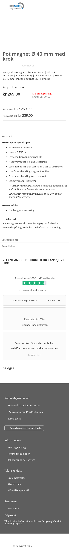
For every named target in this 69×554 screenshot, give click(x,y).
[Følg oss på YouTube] (30, 515)
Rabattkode (33, 521)
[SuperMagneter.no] (17, 6)
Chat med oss (53, 300)
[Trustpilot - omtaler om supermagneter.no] (34, 282)
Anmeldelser (8, 246)
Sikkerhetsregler (16, 477)
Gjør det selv (14, 484)
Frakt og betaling (17, 447)
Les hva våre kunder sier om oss (34, 290)
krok (29, 166)
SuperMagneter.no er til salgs (26, 428)
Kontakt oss (14, 418)
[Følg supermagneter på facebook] (20, 515)
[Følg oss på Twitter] (26, 515)
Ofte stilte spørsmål (18, 490)
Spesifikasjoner (10, 239)
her (39, 355)
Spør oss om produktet (25, 300)
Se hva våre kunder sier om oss (24, 405)
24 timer (42, 324)
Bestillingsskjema (13, 523)
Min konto (13, 508)
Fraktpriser (30, 319)
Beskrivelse (8, 136)
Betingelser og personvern (21, 460)
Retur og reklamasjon (19, 454)
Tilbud (7, 521)
